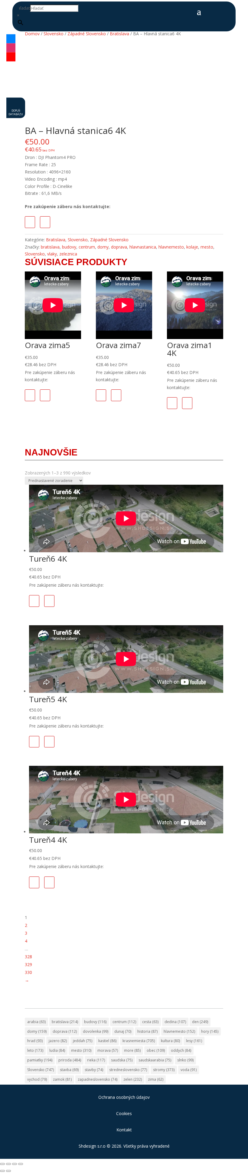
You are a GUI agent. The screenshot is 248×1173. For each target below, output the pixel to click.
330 (28, 972)
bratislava (50, 247)
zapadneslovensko (97, 1079)
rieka (96, 1060)
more (132, 1050)
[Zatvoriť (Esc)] (20, 1164)
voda (189, 1069)
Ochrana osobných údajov (124, 1097)
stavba (69, 1069)
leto (35, 1050)
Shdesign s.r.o (92, 1146)
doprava (119, 247)
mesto (207, 247)
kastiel (107, 1040)
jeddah (82, 1040)
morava (107, 1050)
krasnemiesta (138, 1040)
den (200, 1021)
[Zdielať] (14, 1164)
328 (28, 956)
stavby (94, 1069)
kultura (170, 1040)
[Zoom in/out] (2, 1164)
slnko (185, 1060)
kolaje (192, 247)
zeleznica (68, 254)
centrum (87, 247)
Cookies (124, 1113)
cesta (150, 1021)
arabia (36, 1021)
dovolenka (95, 1031)
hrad (35, 1040)
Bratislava (119, 33)
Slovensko (54, 33)
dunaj (122, 1031)
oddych (181, 1050)
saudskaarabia (155, 1060)
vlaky (52, 254)
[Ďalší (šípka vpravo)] (8, 1171)
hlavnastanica (142, 247)
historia (147, 1031)
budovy (69, 247)
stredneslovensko (128, 1069)
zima (155, 1079)
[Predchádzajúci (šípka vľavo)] (2, 1171)
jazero (58, 1040)
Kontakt (124, 1130)
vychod (37, 1079)
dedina (175, 1021)
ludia (57, 1050)
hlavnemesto (171, 247)
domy (103, 247)
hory (209, 1031)
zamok (62, 1079)
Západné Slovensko (86, 33)
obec (156, 1050)
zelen (132, 1079)
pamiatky (39, 1060)
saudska (121, 1060)
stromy (164, 1069)
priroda (69, 1060)
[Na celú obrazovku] (8, 1164)
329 (28, 964)
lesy (194, 1040)
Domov (32, 33)
